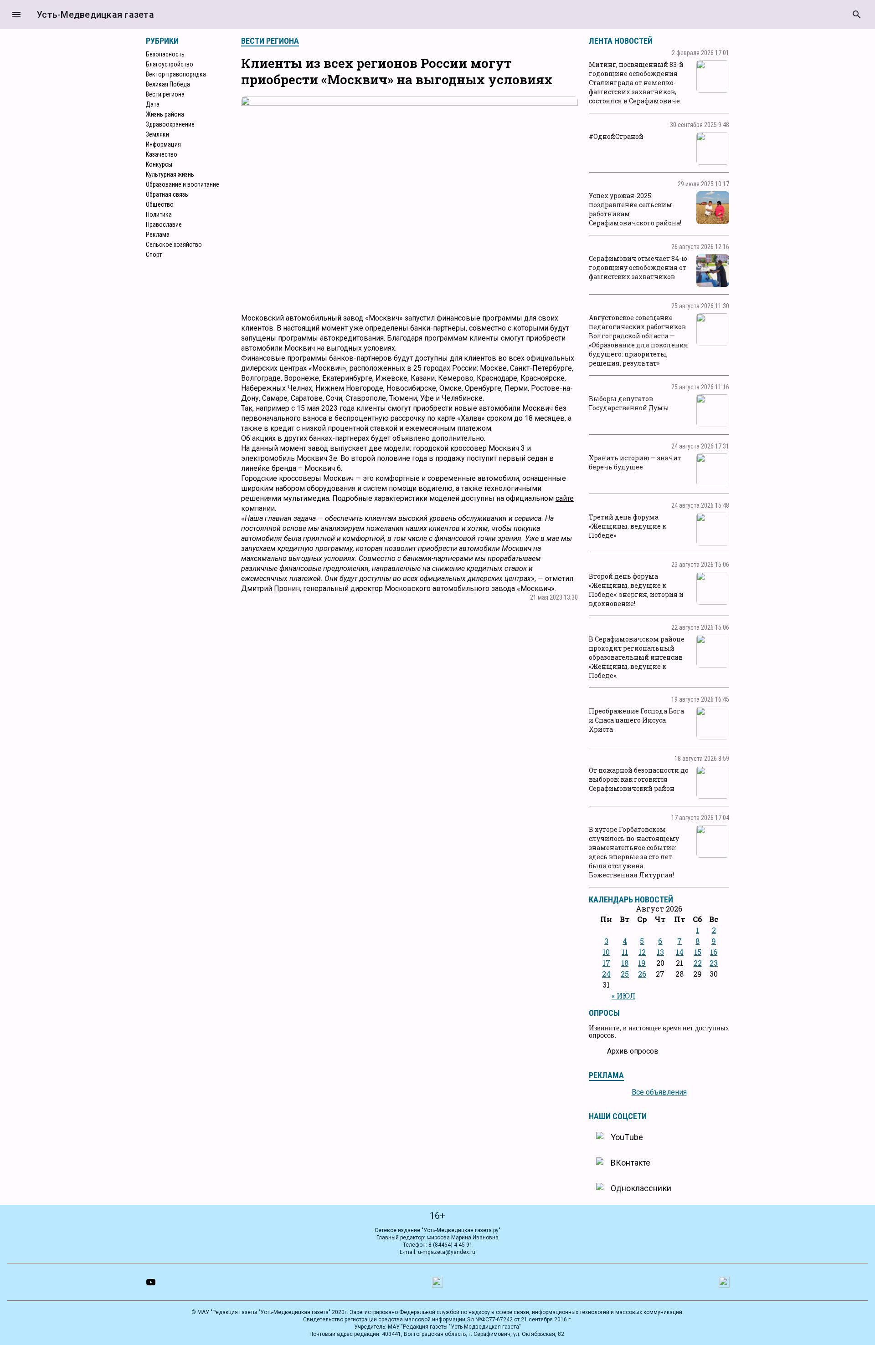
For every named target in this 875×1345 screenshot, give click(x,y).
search (856, 14)
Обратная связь (167, 194)
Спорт (154, 254)
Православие (164, 224)
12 (642, 952)
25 (625, 973)
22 (698, 963)
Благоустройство (169, 64)
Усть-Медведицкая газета (95, 14)
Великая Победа (168, 84)
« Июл (623, 995)
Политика (159, 214)
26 (642, 973)
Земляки (157, 134)
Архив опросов (633, 1051)
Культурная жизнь (170, 174)
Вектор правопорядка (176, 74)
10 (606, 952)
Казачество (161, 154)
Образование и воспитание (182, 184)
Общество (160, 204)
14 (680, 952)
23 (714, 963)
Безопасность (165, 54)
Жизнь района (165, 114)
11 (625, 952)
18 (624, 963)
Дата (153, 104)
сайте (565, 498)
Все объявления (659, 1092)
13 (660, 952)
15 (697, 952)
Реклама (158, 234)
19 (642, 963)
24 (606, 973)
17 (606, 963)
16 (713, 952)
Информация (163, 144)
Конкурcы (159, 164)
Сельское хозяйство (174, 244)
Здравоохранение (170, 124)
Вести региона (165, 94)
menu (16, 14)
